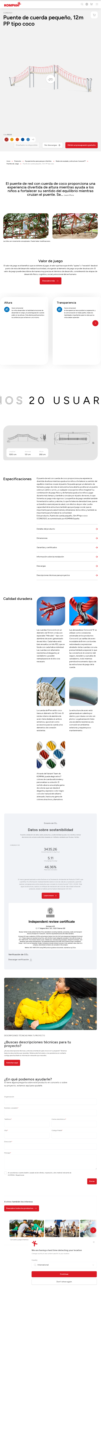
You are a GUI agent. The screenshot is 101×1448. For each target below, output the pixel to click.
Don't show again (64, 1282)
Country (34, 1260)
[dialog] (50, 724)
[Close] (94, 1242)
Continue (64, 1274)
